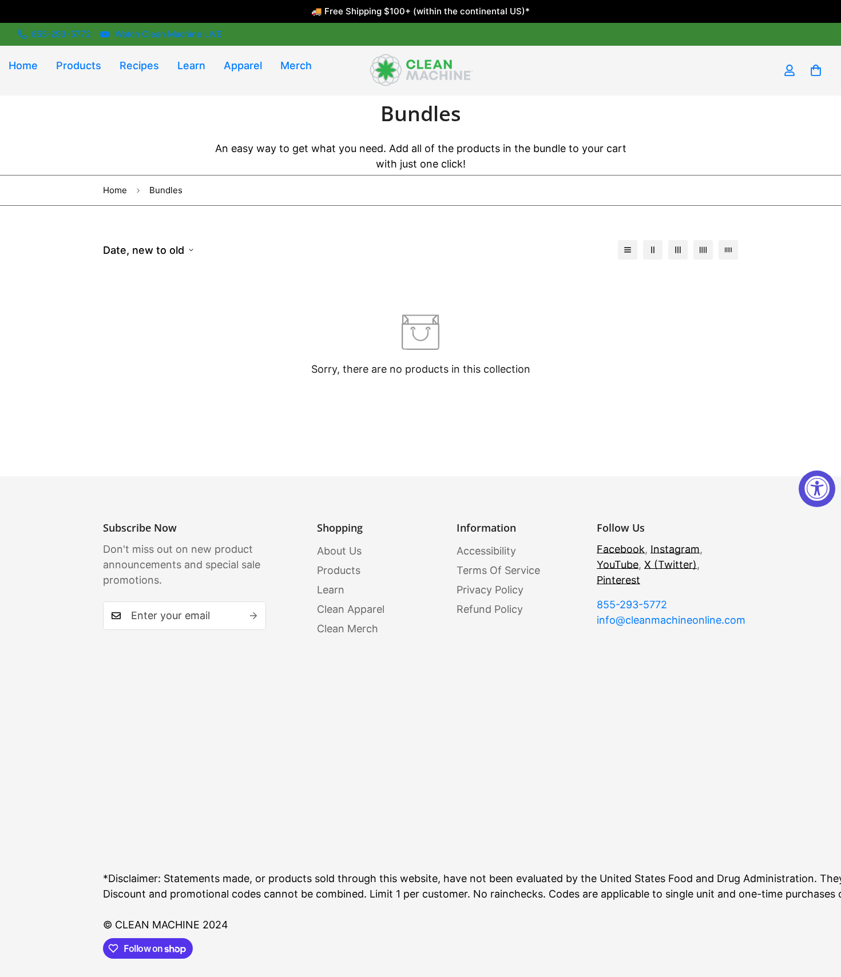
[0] (816, 70)
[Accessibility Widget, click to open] (817, 488)
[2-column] (653, 250)
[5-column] (728, 250)
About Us (339, 551)
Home (115, 190)
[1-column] (627, 250)
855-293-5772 (632, 605)
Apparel (243, 65)
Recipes (139, 65)
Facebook (621, 549)
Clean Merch (347, 629)
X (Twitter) (670, 565)
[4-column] (703, 250)
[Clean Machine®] (420, 70)
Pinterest (618, 580)
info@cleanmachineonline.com (668, 620)
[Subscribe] (253, 615)
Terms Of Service (498, 570)
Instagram (675, 549)
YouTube (617, 565)
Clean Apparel (350, 609)
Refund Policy (490, 609)
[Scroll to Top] (819, 915)
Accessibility (486, 551)
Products (78, 65)
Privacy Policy (490, 590)
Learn (191, 65)
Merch (296, 65)
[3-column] (678, 250)
